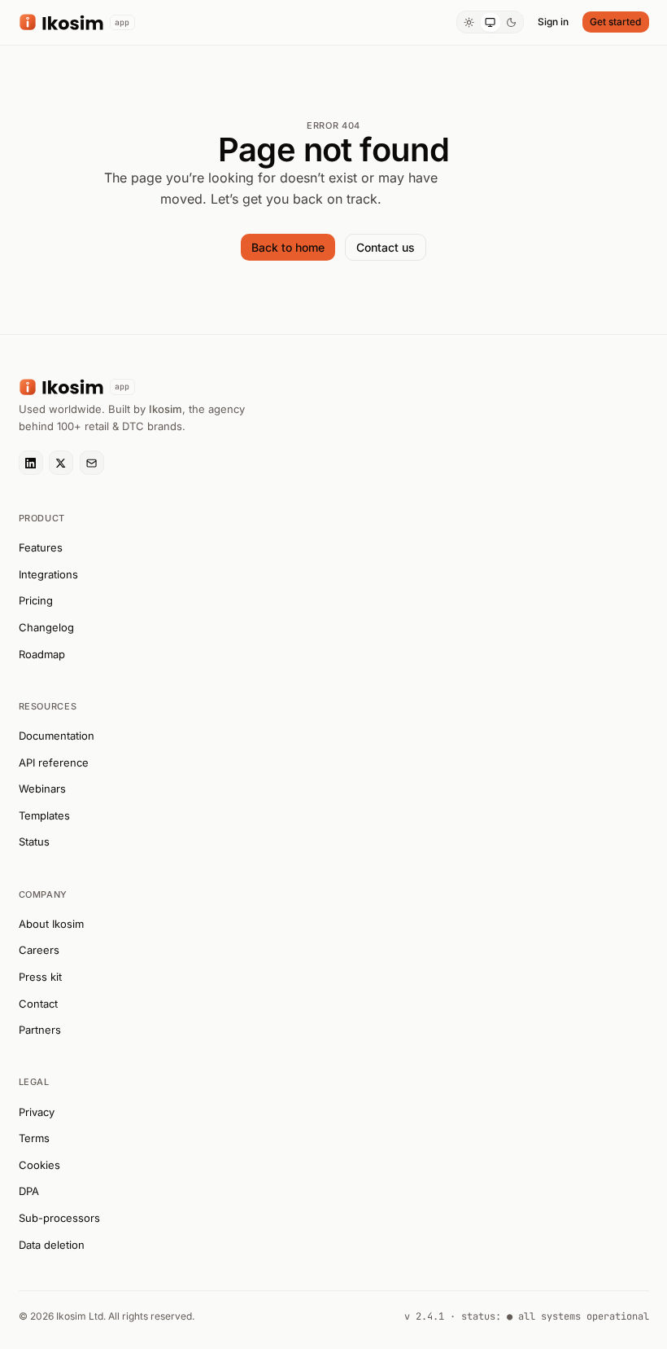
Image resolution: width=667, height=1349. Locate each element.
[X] (61, 462)
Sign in (553, 21)
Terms (34, 1138)
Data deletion (52, 1244)
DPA (29, 1190)
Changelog (46, 627)
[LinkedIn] (31, 462)
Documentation (56, 735)
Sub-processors (59, 1217)
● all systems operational (578, 1316)
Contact (38, 1003)
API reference (54, 762)
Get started (615, 21)
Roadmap (42, 654)
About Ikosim (51, 923)
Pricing (36, 600)
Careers (39, 949)
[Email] (92, 462)
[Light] (468, 22)
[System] (490, 22)
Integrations (48, 574)
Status (34, 841)
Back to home (288, 247)
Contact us (385, 247)
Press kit (40, 976)
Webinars (42, 788)
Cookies (39, 1164)
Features (41, 547)
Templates (44, 815)
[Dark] (511, 22)
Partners (40, 1029)
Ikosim (165, 408)
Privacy (36, 1111)
